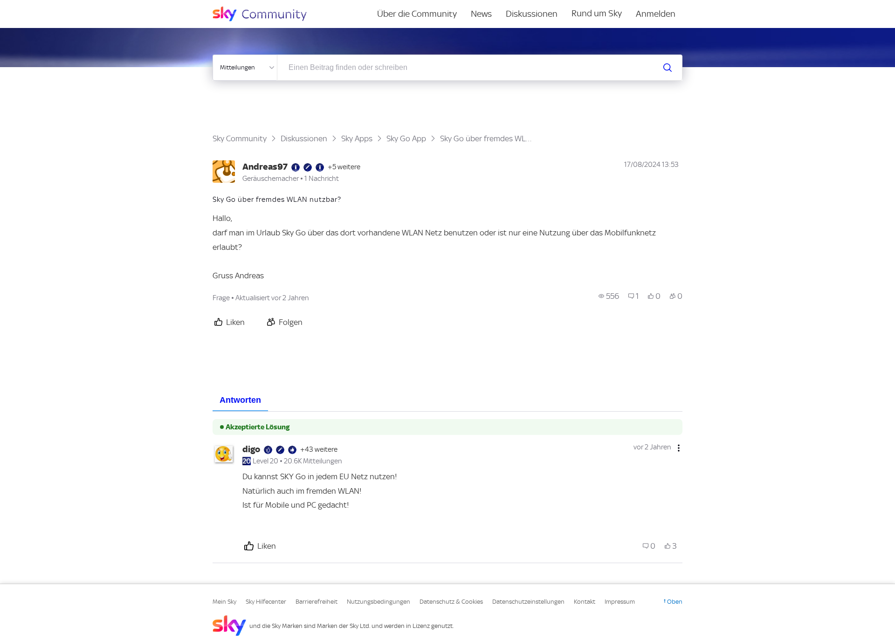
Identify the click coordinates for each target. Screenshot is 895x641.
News (481, 13)
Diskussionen (532, 13)
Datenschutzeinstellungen (528, 601)
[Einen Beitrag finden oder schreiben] (667, 67)
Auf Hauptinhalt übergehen (45, 6)
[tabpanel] (447, 487)
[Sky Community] (266, 14)
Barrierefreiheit (316, 601)
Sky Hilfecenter (266, 601)
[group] (609, 296)
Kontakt (584, 601)
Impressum (620, 601)
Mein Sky (224, 601)
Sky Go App (406, 138)
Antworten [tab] (240, 400)
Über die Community (417, 13)
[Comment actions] (678, 448)
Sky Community (240, 138)
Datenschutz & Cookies (451, 601)
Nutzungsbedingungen (378, 601)
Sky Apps (356, 138)
